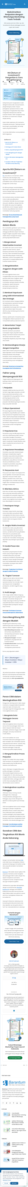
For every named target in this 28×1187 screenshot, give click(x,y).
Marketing (23, 84)
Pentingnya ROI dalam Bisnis (13, 147)
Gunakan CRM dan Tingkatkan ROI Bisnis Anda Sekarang (14, 162)
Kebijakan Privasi (7, 1180)
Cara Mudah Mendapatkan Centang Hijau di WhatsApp (19, 1114)
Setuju (14, 1183)
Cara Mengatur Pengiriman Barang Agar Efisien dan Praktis (19, 1152)
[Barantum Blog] (10, 4)
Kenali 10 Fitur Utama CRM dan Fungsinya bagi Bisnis (18, 1160)
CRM (23, 82)
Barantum (5, 872)
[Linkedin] (15, 978)
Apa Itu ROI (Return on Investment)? (11, 143)
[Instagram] (13, 978)
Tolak (6, 1183)
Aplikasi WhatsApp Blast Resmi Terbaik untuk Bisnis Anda (18, 1122)
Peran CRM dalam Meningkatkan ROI (14, 158)
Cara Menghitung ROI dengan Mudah (14, 153)
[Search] (24, 4)
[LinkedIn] (14, 1010)
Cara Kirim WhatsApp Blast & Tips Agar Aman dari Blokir (19, 1130)
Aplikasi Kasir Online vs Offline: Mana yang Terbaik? (19, 1144)
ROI (3, 176)
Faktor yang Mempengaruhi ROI (14, 150)
